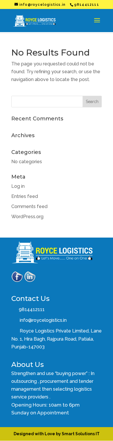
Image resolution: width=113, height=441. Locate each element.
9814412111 (31, 309)
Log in (18, 186)
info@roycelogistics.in (43, 320)
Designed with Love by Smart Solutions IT (57, 433)
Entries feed (24, 196)
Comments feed (29, 206)
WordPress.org (27, 216)
